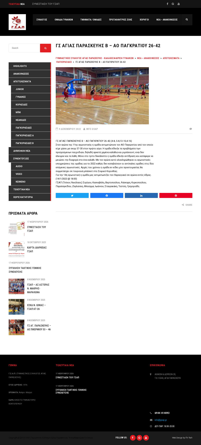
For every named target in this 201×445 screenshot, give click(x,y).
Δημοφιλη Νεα (21, 151)
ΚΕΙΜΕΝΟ (20, 181)
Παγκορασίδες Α (25, 135)
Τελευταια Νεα (21, 189)
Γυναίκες (21, 97)
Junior (20, 89)
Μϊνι (18, 112)
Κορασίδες (21, 104)
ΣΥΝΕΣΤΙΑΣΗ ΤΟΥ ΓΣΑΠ (67, 377)
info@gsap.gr (161, 420)
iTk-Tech (188, 438)
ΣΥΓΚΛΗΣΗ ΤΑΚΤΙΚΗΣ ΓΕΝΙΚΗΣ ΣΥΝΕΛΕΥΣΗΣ (71, 391)
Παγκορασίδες (24, 128)
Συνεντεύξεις (21, 158)
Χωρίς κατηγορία (23, 197)
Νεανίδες (21, 120)
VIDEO (19, 174)
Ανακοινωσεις (21, 74)
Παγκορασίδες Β (25, 143)
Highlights (20, 66)
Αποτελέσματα (22, 81)
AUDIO (19, 166)
